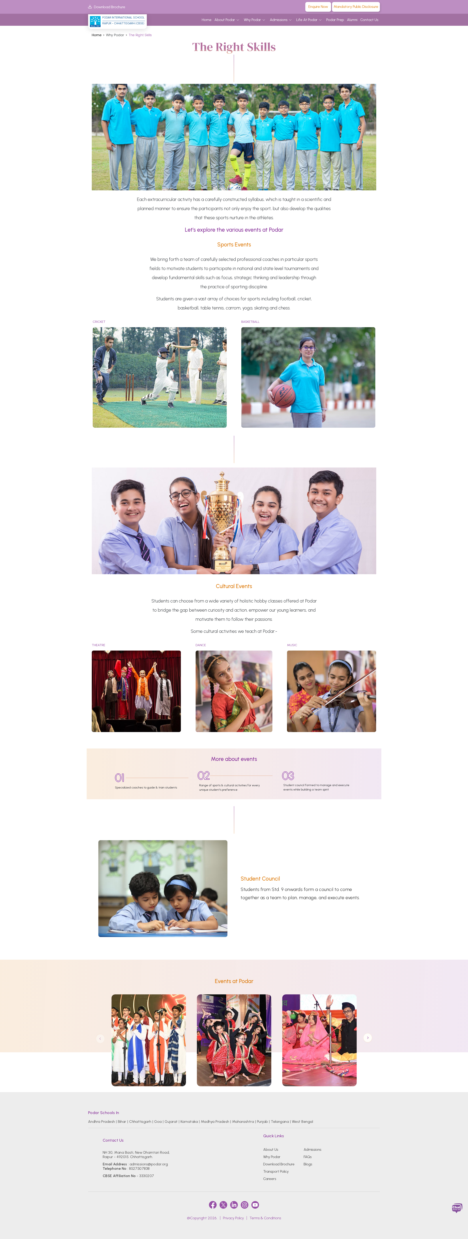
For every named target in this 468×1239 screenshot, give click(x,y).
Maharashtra (243, 1121)
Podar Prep (335, 20)
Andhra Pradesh (101, 1121)
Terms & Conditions (265, 1218)
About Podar (224, 20)
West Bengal (302, 1121)
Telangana (280, 1121)
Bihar (122, 1121)
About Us (270, 1149)
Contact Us (369, 20)
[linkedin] (234, 1205)
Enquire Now (318, 6)
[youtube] (255, 1205)
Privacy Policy (233, 1218)
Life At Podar (307, 20)
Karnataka (189, 1121)
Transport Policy (276, 1171)
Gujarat (171, 1121)
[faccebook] (213, 1205)
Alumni (352, 20)
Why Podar (252, 20)
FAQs (308, 1157)
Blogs (308, 1164)
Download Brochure (109, 7)
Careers (269, 1179)
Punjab (262, 1121)
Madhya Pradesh (215, 1121)
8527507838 (139, 1168)
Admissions (279, 20)
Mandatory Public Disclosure (356, 6)
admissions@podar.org (149, 1164)
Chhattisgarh (140, 1121)
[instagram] (244, 1205)
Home (207, 20)
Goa (158, 1121)
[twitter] (223, 1205)
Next (368, 1038)
